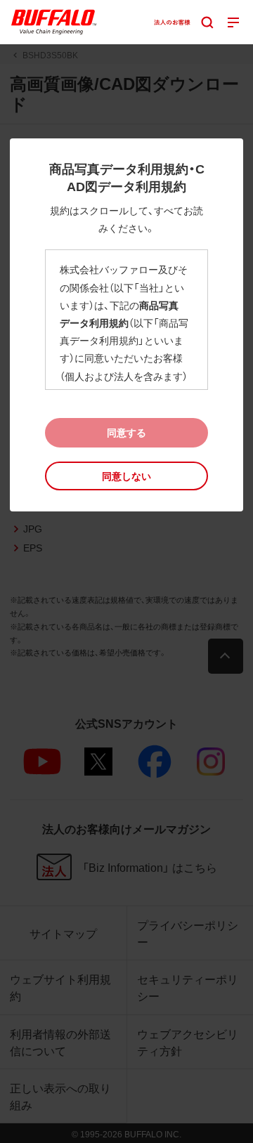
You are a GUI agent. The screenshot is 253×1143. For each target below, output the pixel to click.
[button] (126, 476)
